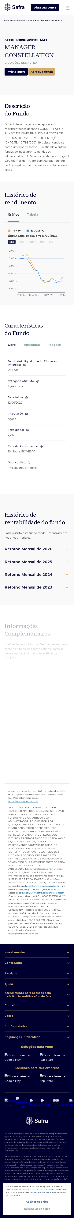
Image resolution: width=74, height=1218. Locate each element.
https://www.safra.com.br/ (23, 801)
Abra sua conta (45, 7)
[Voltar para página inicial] (14, 7)
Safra (6, 20)
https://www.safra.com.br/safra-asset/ (43, 892)
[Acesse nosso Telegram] (47, 1103)
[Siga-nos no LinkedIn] (10, 1103)
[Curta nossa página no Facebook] (62, 1103)
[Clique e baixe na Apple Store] (54, 1057)
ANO (22, 242)
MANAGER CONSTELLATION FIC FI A (45, 20)
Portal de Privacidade (41, 1192)
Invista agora (16, 71)
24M (42, 242)
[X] (54, 1103)
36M (51, 242)
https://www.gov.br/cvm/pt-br (42, 885)
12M (32, 242)
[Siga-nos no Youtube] (35, 1103)
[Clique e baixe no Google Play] (21, 1057)
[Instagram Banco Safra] (23, 1103)
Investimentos (18, 20)
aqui (61, 875)
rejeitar (17, 1195)
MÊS (11, 242)
